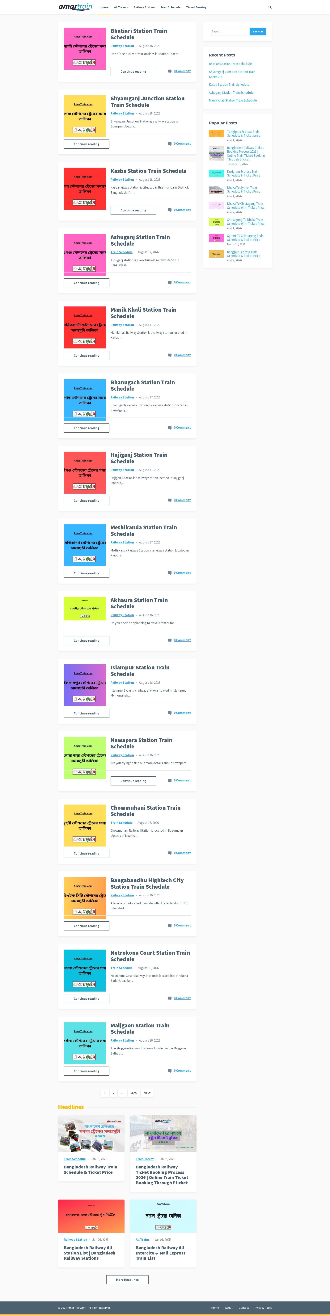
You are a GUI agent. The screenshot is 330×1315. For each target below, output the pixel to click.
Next (147, 1093)
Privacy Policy (263, 1307)
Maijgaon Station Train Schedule (140, 1028)
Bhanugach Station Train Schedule (143, 385)
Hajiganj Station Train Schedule (139, 458)
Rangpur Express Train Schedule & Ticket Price (243, 254)
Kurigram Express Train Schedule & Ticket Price (243, 173)
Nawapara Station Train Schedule (141, 743)
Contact (244, 1307)
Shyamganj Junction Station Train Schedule (148, 101)
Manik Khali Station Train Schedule (143, 313)
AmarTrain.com (77, 1307)
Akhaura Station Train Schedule (139, 603)
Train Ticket (145, 1159)
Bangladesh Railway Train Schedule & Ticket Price (90, 1169)
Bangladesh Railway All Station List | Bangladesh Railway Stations (90, 1253)
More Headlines (127, 1280)
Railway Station (144, 7)
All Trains (120, 7)
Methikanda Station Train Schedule (144, 530)
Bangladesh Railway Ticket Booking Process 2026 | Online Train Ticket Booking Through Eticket (162, 1175)
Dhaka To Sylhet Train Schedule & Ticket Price (243, 189)
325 (134, 1093)
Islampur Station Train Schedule (140, 670)
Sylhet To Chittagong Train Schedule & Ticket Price (245, 238)
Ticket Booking (196, 7)
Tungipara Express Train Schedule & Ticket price (243, 134)
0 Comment (182, 71)
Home (104, 7)
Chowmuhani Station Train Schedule (146, 811)
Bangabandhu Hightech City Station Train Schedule (147, 883)
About (229, 1307)
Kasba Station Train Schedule (148, 170)
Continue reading (133, 71)
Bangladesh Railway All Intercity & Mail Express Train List (160, 1253)
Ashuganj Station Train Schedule (140, 240)
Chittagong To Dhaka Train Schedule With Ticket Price (245, 222)
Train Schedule (170, 7)
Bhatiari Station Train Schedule (139, 34)
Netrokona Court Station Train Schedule (150, 956)
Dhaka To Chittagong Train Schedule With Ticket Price (245, 206)
